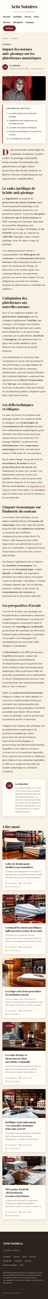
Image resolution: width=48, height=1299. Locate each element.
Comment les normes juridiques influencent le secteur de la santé (23, 929)
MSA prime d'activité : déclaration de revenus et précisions (17, 1193)
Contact (9, 28)
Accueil (6, 16)
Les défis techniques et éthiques (23, 127)
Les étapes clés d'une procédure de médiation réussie (23, 993)
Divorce (6, 22)
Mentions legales (10, 1265)
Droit (36, 16)
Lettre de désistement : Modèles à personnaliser (19, 865)
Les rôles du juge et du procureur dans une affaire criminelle (17, 1058)
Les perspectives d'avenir (20, 138)
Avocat (28, 16)
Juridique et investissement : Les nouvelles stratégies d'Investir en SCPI (20, 1125)
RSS (21, 1265)
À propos (30, 22)
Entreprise (18, 22)
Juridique (17, 16)
